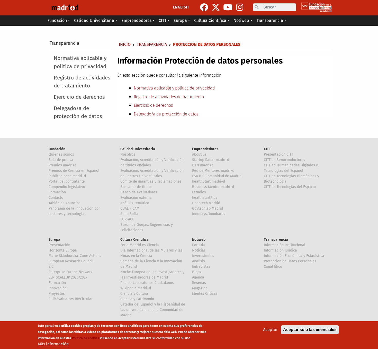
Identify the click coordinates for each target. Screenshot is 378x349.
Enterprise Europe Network (70, 272)
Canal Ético (273, 266)
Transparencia (64, 43)
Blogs (196, 272)
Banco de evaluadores (138, 192)
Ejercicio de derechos (79, 97)
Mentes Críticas (205, 293)
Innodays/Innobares (208, 214)
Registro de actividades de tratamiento (82, 82)
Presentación (59, 245)
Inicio (125, 44)
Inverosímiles (203, 256)
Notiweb (198, 239)
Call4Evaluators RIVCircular (71, 299)
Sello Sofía (129, 214)
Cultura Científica (134, 239)
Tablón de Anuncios (64, 203)
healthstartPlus (204, 197)
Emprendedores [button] (136, 20)
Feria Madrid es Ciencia (139, 245)
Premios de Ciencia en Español (74, 170)
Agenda (198, 277)
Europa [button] (180, 20)
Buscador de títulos (136, 187)
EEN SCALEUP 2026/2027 (68, 277)
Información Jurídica (280, 250)
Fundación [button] (57, 20)
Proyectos (57, 293)
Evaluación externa (136, 197)
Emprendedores (205, 149)
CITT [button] (162, 20)
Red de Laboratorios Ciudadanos (147, 283)
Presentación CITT (278, 154)
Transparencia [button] (270, 20)
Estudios (199, 192)
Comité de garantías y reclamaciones (151, 181)
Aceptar (270, 329)
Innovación (58, 288)
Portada (198, 245)
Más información (53, 344)
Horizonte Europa (63, 250)
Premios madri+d (62, 165)
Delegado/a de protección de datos (78, 112)
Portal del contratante (67, 181)
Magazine (200, 288)
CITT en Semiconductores (284, 160)
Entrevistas (201, 266)
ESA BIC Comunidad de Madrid (216, 176)
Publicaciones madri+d (67, 176)
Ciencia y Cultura (134, 293)
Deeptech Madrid (206, 203)
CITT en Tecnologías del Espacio (290, 187)
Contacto (56, 197)
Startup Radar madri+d (210, 160)
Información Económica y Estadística (294, 256)
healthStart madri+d (208, 181)
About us (199, 154)
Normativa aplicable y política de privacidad (80, 62)
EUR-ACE (127, 219)
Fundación (57, 149)
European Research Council (71, 261)
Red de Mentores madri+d (213, 170)
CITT (267, 149)
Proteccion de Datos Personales (290, 261)
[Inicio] (65, 7)
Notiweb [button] (241, 20)
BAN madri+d (202, 165)
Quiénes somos (61, 154)
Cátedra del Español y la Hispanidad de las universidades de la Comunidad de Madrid (152, 309)
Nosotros (127, 154)
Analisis (198, 261)
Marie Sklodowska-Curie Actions (75, 256)
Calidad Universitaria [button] (94, 20)
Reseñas (199, 283)
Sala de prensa (61, 160)
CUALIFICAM (129, 208)
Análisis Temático (134, 203)
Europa (54, 239)
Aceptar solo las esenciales (310, 329)
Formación (57, 192)
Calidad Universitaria (137, 149)
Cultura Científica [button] (210, 20)
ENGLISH (181, 7)
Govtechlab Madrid (207, 208)
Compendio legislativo (67, 187)
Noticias (199, 250)
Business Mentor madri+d (213, 187)
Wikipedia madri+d (135, 288)
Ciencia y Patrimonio (137, 299)
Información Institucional (284, 245)
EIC (51, 266)
